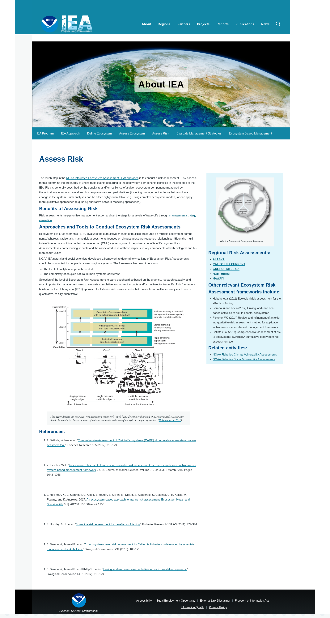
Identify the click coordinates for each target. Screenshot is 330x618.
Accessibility (144, 600)
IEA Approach (70, 133)
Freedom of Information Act (252, 600)
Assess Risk (160, 133)
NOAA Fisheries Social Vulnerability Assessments (244, 359)
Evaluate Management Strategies (199, 133)
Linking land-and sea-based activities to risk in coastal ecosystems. (145, 569)
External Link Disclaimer (215, 600)
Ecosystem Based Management (250, 133)
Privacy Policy (218, 607)
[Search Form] (278, 24)
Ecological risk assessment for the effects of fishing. (108, 524)
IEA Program (45, 133)
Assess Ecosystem (132, 133)
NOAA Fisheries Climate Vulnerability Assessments (245, 354)
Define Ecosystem (99, 133)
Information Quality (192, 607)
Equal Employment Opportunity (175, 600)
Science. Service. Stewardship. (78, 610)
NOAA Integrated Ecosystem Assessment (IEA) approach (102, 178)
